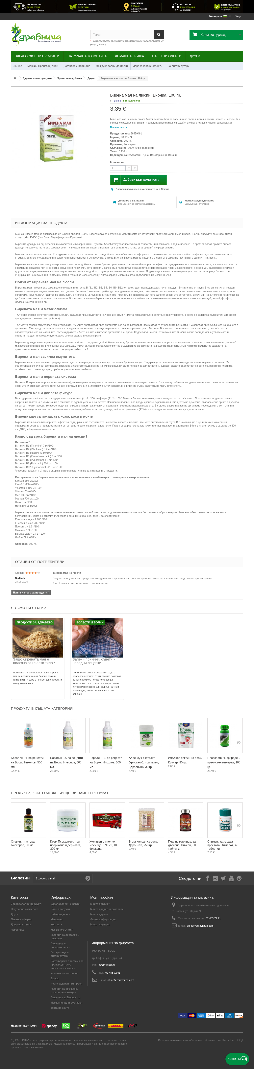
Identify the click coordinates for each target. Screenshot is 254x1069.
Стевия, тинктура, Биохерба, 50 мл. (23, 843)
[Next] (239, 742)
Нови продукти (60, 909)
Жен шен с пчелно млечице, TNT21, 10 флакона (103, 845)
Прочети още (117, 127)
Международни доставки (112, 65)
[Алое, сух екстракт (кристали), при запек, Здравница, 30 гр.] (146, 735)
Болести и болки (90, 622)
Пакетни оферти (167, 56)
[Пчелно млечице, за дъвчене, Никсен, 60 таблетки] (185, 820)
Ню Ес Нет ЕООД (232, 1040)
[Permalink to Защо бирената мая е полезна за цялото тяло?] (37, 638)
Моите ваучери (100, 924)
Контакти (56, 924)
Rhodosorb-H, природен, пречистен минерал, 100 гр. (223, 762)
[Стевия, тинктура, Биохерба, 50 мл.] (28, 820)
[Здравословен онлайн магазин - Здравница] (47, 34)
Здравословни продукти (37, 56)
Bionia (117, 100)
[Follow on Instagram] (215, 878)
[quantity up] (129, 168)
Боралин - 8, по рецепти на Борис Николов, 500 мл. (105, 762)
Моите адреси (99, 914)
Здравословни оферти (147, 65)
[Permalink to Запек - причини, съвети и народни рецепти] (97, 638)
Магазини (57, 919)
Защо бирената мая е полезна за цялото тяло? (34, 661)
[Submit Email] (88, 878)
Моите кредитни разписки (106, 909)
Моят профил (101, 897)
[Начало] (15, 78)
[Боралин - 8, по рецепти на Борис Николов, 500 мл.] (107, 735)
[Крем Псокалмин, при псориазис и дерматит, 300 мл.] (68, 820)
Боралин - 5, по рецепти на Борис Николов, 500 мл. (66, 762)
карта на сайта (60, 1007)
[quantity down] (135, 168)
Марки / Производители (42, 65)
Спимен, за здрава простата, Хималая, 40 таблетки (222, 845)
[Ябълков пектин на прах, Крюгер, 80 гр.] (185, 735)
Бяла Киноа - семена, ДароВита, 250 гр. (143, 843)
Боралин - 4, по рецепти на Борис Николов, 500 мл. (27, 762)
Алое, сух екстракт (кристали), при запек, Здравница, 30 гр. (144, 762)
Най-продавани (60, 914)
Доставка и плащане (77, 65)
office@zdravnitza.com (200, 925)
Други (195, 56)
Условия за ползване (64, 973)
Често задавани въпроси (66, 983)
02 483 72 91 (213, 918)
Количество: (118, 162)
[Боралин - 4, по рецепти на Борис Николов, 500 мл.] (28, 735)
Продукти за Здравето (35, 622)
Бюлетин (20, 878)
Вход (238, 16)
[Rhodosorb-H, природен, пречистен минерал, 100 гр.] (225, 735)
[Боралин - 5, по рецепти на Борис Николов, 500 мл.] (68, 735)
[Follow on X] (223, 878)
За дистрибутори (179, 65)
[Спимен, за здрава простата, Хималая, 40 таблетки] (225, 820)
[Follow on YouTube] (231, 878)
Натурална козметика (87, 56)
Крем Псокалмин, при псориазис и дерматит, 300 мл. (65, 845)
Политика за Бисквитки (65, 997)
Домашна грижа (129, 56)
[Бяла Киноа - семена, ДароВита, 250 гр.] (146, 820)
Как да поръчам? (62, 929)
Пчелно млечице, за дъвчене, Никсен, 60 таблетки (182, 845)
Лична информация (103, 919)
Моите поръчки (100, 903)
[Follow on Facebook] (207, 878)
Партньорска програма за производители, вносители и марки (67, 965)
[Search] (159, 34)
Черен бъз (17, 929)
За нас (17, 65)
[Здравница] (127, 6)
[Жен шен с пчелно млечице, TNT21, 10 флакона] (107, 820)
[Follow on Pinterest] (239, 878)
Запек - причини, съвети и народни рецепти (94, 661)
